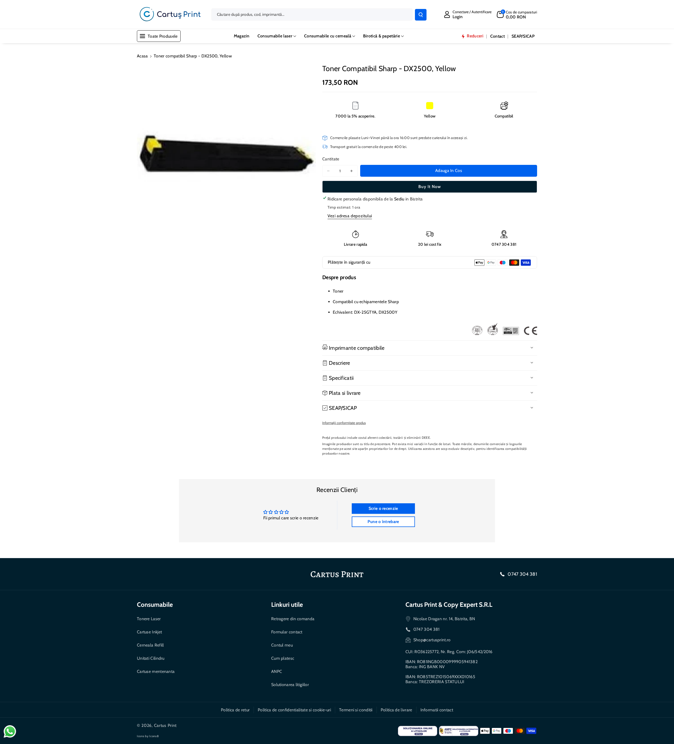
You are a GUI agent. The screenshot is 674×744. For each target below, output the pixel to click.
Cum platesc (282, 658)
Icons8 (154, 736)
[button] (517, 14)
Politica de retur (235, 709)
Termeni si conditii (356, 709)
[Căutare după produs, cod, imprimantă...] (421, 15)
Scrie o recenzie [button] (383, 508)
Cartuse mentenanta (156, 671)
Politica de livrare (396, 709)
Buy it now (429, 186)
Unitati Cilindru (151, 658)
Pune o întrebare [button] (383, 521)
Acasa (142, 55)
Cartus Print (165, 725)
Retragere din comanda (292, 618)
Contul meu (282, 645)
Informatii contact (436, 709)
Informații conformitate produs (344, 423)
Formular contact (287, 631)
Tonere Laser (149, 618)
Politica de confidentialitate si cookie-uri (294, 709)
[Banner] (504, 329)
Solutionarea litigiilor (290, 684)
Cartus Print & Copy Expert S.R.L (448, 604)
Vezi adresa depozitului (350, 215)
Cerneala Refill (150, 645)
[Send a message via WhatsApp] (10, 731)
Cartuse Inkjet (149, 631)
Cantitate (330, 158)
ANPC (276, 671)
